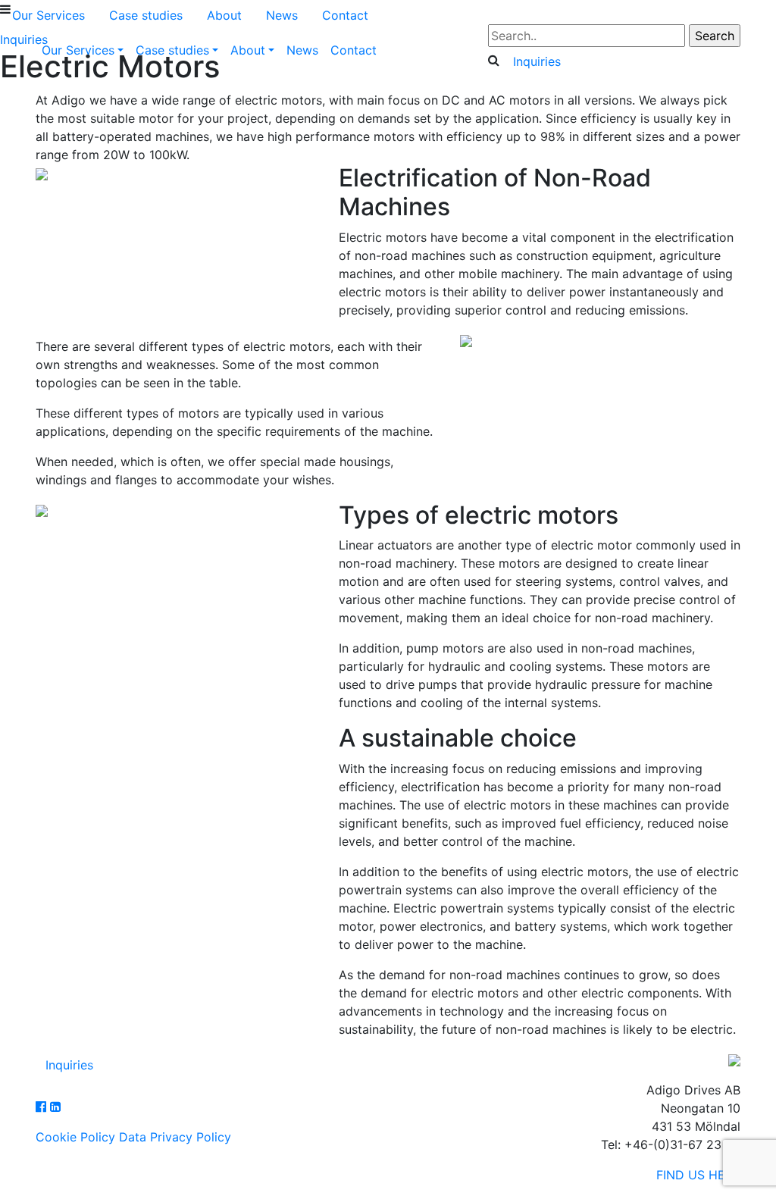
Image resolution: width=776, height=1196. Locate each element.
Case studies (172, 50)
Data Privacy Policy (175, 1136)
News (302, 50)
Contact (353, 50)
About (247, 50)
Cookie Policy (75, 1136)
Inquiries (537, 61)
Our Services (78, 50)
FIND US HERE (698, 1174)
